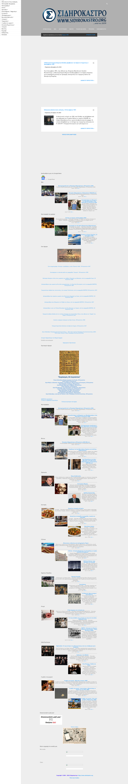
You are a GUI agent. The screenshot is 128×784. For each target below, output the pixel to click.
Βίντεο (71, 29)
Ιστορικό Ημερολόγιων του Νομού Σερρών (51, 338)
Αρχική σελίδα (47, 29)
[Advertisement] (103, 55)
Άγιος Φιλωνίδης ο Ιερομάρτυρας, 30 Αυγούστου (69, 389)
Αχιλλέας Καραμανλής (89, 492)
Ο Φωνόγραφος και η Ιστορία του (75, 610)
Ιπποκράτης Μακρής (82, 483)
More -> (78, 188)
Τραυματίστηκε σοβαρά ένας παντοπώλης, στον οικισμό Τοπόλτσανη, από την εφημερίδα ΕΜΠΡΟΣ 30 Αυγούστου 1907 (69, 290)
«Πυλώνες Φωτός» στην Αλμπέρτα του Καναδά (89, 561)
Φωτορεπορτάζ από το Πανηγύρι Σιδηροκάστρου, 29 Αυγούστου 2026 (75, 185)
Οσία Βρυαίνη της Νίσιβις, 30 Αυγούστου (69, 391)
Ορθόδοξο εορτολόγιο (46, 399)
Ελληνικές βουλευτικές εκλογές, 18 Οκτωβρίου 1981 (60, 110)
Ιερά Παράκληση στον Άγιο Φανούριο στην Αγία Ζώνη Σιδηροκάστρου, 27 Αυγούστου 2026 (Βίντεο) (89, 461)
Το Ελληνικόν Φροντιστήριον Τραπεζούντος (89, 594)
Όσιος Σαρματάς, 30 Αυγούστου (69, 386)
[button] (93, 63)
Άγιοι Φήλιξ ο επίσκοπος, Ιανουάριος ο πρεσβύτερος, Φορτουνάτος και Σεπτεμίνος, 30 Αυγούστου (69, 382)
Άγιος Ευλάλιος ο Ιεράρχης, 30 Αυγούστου (69, 383)
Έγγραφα (4, 30)
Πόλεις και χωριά (81, 29)
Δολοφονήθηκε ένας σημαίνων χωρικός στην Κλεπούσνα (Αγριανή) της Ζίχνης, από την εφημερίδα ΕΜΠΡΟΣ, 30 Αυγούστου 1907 (69, 297)
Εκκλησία (4, 34)
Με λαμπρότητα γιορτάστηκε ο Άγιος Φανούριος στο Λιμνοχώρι (89, 426)
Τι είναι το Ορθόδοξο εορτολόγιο (49, 400)
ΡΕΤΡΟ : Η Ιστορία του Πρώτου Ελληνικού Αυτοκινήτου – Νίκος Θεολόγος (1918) (89, 629)
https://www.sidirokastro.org (85, 775)
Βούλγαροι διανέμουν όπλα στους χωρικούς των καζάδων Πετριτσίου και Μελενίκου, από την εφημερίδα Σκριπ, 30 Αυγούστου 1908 (69, 279)
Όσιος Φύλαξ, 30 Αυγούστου (69, 381)
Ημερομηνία (66, 342)
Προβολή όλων (90, 34)
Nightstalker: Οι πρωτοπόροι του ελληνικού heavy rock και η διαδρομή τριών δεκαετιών (75, 646)
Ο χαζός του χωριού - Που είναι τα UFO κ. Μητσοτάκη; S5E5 (89, 699)
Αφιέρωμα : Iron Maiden (83, 655)
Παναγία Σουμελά (75, 576)
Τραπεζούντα (82, 584)
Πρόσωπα (91, 29)
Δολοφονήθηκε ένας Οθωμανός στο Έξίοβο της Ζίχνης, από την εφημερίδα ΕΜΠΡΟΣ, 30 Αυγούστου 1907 (69, 302)
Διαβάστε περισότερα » (87, 80)
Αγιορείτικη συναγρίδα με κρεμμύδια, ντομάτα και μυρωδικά (82, 517)
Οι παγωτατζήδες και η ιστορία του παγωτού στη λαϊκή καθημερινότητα (82, 618)
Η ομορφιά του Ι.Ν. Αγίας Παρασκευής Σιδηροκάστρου (82, 225)
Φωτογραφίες (63, 29)
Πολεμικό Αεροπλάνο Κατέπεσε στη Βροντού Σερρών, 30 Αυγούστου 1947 (69, 325)
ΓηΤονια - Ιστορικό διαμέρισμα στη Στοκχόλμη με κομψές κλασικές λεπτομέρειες (82, 551)
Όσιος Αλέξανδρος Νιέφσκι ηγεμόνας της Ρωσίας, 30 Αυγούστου (69, 380)
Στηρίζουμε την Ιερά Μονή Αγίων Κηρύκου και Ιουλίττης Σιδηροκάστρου (82, 450)
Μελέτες (4, 29)
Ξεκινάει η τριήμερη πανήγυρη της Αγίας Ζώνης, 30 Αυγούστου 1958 (69, 320)
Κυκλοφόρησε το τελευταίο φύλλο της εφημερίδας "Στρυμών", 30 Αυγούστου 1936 (69, 272)
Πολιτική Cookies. (74, 778)
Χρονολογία (72, 342)
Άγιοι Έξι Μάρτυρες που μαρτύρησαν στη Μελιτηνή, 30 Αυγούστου (69, 387)
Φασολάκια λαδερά (89, 526)
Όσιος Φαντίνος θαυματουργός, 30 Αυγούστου (69, 392)
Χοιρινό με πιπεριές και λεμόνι (76, 508)
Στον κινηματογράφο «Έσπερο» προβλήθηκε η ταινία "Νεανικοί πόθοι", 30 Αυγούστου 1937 (69, 266)
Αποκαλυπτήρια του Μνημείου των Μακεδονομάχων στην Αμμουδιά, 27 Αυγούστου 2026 (89, 201)
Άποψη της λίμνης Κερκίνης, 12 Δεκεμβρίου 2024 (89, 235)
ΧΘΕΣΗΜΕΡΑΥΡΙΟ (101, 29)
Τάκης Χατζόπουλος (76, 476)
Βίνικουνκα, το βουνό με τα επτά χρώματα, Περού (75, 543)
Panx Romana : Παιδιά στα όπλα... (89, 664)
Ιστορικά (4, 27)
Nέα (55, 29)
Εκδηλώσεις (5, 32)
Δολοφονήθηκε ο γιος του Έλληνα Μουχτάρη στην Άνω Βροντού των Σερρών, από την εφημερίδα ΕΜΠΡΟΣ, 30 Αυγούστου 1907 (69, 308)
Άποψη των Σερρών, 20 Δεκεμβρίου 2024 (75, 217)
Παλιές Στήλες (74, 727)
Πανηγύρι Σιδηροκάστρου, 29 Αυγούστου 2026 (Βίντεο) (82, 192)
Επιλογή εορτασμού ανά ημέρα (69, 401)
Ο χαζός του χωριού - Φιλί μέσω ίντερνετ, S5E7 (76, 680)
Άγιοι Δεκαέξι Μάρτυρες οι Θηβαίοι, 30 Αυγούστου (69, 385)
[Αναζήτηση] (107, 4)
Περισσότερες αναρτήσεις (69, 134)
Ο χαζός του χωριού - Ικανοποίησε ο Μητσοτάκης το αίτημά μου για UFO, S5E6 (82, 689)
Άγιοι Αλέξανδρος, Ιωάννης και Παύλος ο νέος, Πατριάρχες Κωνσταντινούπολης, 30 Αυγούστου (69, 394)
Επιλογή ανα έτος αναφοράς (9, 2)
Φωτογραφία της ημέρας (8, 3)
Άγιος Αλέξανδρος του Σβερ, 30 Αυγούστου (69, 390)
